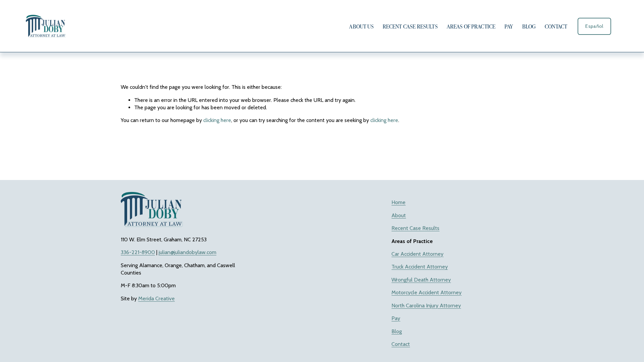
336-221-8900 (138, 252)
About (398, 215)
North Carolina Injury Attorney (426, 305)
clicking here (217, 120)
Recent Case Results (410, 26)
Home (398, 202)
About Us (361, 26)
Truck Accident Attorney (419, 266)
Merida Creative (156, 298)
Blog (529, 26)
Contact (556, 26)
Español (594, 26)
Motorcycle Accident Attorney (426, 292)
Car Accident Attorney (417, 254)
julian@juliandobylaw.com (187, 252)
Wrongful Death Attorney (421, 280)
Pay (508, 26)
